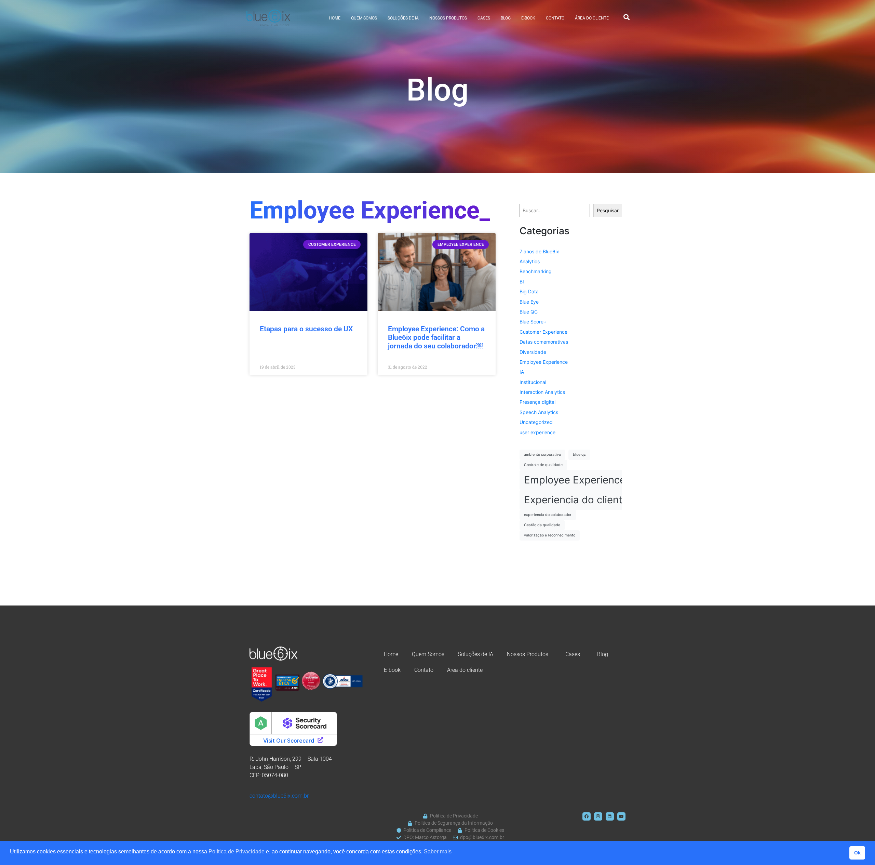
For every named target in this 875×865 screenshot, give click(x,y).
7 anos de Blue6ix (539, 251)
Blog (506, 18)
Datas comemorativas (544, 342)
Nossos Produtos (448, 18)
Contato (555, 18)
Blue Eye (529, 302)
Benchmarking (536, 271)
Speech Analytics (539, 412)
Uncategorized (536, 422)
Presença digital (537, 402)
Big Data (529, 291)
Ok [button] (857, 852)
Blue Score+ (533, 321)
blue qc (579, 454)
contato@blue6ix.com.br (279, 796)
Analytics (530, 261)
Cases (483, 18)
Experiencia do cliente (576, 500)
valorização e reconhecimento (549, 535)
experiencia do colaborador (547, 515)
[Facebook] (586, 816)
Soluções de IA (403, 18)
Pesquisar (608, 210)
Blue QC (529, 312)
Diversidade (533, 352)
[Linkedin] (610, 816)
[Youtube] (621, 816)
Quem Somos (364, 18)
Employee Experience (544, 362)
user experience (537, 432)
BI (522, 281)
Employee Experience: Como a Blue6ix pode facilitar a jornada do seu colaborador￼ (436, 337)
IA (522, 372)
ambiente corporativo (542, 454)
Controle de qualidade (543, 465)
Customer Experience (543, 332)
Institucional (533, 382)
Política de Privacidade (236, 851)
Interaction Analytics (542, 392)
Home (334, 18)
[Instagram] (598, 816)
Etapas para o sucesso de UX (306, 329)
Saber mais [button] (438, 851)
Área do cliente (592, 18)
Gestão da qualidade (542, 525)
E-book (528, 18)
